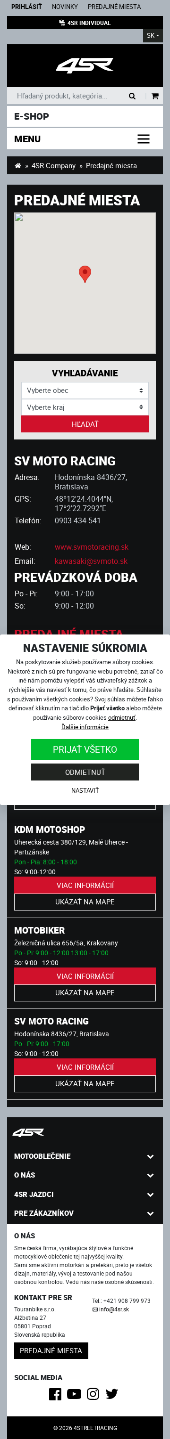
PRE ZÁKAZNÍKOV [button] (44, 1213)
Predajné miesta (114, 7)
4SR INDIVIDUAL (89, 22)
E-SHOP (31, 116)
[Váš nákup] (155, 96)
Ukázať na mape (85, 901)
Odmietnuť (85, 772)
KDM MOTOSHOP (49, 829)
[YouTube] (76, 1396)
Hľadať (85, 424)
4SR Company (54, 165)
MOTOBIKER (39, 930)
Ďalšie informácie (85, 727)
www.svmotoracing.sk (91, 547)
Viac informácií (85, 885)
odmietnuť (122, 717)
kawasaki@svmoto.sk (91, 561)
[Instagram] (94, 1396)
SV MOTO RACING (51, 1021)
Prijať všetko (85, 749)
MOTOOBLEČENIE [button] (42, 1156)
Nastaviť (85, 790)
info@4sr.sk (114, 1309)
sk (150, 36)
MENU (27, 138)
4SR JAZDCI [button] (34, 1194)
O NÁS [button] (24, 1174)
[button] (85, 274)
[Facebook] (57, 1396)
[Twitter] (113, 1396)
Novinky (65, 7)
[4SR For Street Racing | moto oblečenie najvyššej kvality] (17, 165)
